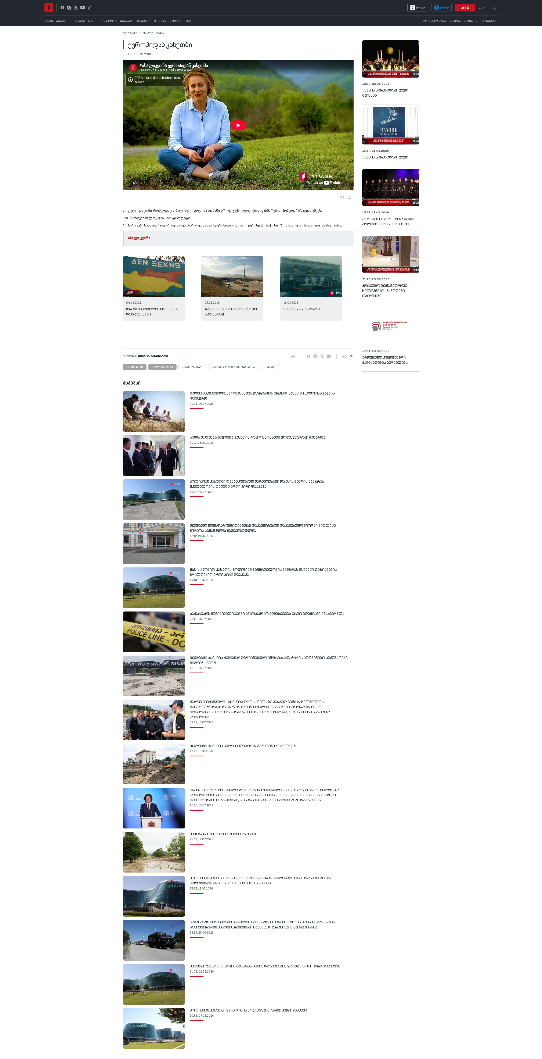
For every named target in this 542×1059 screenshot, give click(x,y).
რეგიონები (134, 367)
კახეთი (270, 367)
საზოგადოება (162, 367)
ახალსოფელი (192, 367)
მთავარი (130, 33)
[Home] (48, 7)
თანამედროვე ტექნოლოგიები (234, 367)
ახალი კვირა (153, 33)
